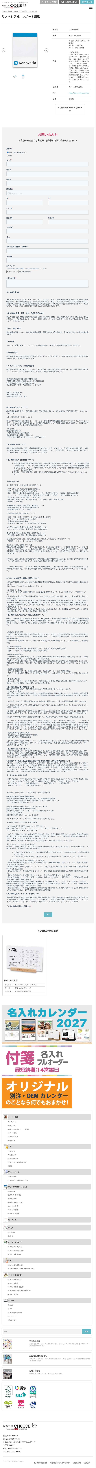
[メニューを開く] (90, 7)
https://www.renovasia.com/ (79, 93)
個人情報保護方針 (40, 1463)
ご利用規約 (76, 1463)
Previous (3, 50)
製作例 (10, 11)
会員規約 (87, 1463)
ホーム (4, 11)
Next (46, 50)
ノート (16, 11)
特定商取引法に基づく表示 (60, 1463)
